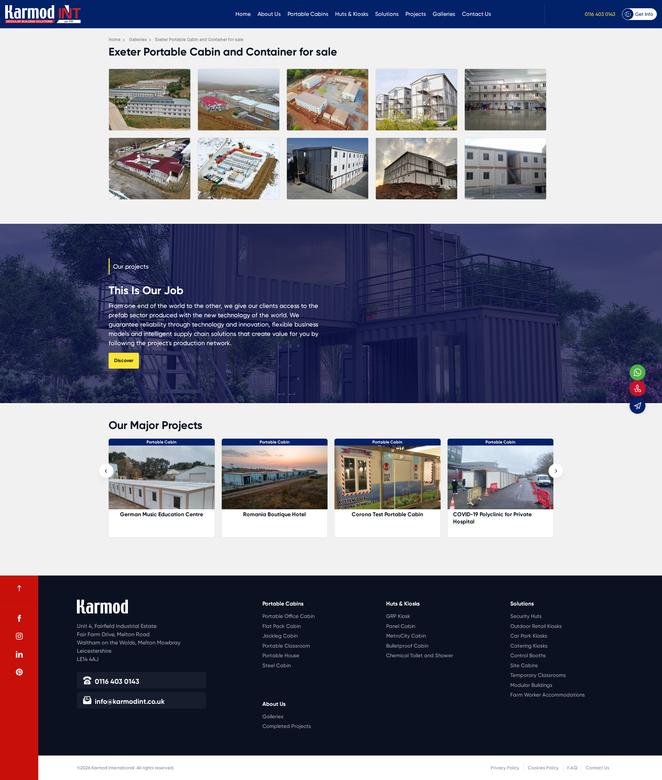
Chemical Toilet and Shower (419, 655)
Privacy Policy (505, 767)
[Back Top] (19, 588)
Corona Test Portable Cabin (274, 514)
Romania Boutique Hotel (161, 514)
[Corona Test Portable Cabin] (275, 481)
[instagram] (19, 636)
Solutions (387, 14)
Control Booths (528, 655)
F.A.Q (572, 767)
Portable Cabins (308, 14)
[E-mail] (637, 406)
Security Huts (526, 616)
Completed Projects (286, 726)
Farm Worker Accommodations (547, 695)
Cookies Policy (543, 767)
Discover (123, 360)
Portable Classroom (286, 646)
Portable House (280, 655)
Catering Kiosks (529, 646)
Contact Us (476, 14)
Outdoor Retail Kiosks (536, 626)
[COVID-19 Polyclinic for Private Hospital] (388, 481)
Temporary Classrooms (538, 675)
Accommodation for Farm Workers (500, 514)
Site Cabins (524, 665)
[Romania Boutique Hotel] (162, 481)
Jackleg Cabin (280, 636)
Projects (415, 14)
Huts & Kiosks (351, 14)
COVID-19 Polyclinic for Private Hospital (379, 518)
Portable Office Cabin (288, 616)
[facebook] (19, 618)
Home (243, 14)
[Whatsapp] (637, 372)
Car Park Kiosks (528, 636)
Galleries (444, 14)
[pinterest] (19, 672)
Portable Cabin (162, 442)
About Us (269, 14)
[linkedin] (19, 654)
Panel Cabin (400, 626)
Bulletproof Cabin (407, 646)
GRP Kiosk (398, 616)
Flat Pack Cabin (281, 626)
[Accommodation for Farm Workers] (501, 481)
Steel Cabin (276, 665)
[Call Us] (637, 388)
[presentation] (106, 471)
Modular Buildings (531, 685)
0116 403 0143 (600, 14)
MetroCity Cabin (406, 636)
